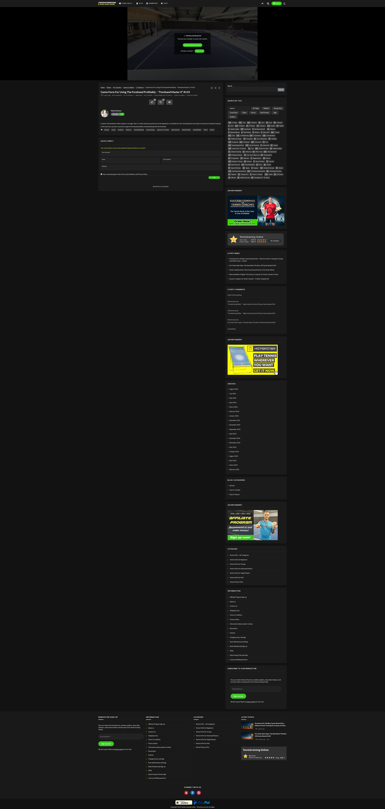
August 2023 (233, 456)
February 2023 (234, 469)
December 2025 (234, 420)
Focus (253, 112)
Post (214, 177)
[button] (256, 637)
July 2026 (232, 393)
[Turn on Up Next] (211, 88)
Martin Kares (116, 111)
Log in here (199, 51)
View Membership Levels (192, 45)
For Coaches (117, 87)
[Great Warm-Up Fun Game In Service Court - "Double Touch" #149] (215, 88)
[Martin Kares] (105, 113)
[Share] (169, 102)
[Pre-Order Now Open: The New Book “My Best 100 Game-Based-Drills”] (247, 736)
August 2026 (233, 389)
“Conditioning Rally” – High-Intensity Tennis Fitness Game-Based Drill (251, 304)
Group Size (278, 108)
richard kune (232, 310)
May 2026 (232, 398)
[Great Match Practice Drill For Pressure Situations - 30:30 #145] (219, 88)
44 (122, 114)
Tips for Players (234, 494)
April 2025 (233, 434)
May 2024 (232, 447)
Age (275, 112)
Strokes (266, 108)
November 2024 (234, 443)
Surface (232, 117)
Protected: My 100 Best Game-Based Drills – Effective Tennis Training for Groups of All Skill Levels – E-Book (256, 260)
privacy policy (251, 702)
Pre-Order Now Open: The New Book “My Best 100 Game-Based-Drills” (253, 265)
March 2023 (233, 465)
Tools (244, 112)
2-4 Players (140, 87)
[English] (262, 3)
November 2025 (234, 425)
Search (230, 86)
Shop (240, 295)
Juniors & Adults (128, 87)
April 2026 (233, 402)
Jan (229, 329)
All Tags (256, 108)
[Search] (268, 3)
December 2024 (234, 438)
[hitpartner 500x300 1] (253, 359)
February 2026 (234, 411)
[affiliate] (253, 525)
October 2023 (234, 451)
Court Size (233, 112)
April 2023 (233, 460)
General (232, 485)
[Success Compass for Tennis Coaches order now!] (256, 210)
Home (103, 87)
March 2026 (233, 407)
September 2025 (235, 429)
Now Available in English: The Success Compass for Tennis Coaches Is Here (253, 274)
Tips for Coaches (234, 490)
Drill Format (264, 112)
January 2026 (234, 416)
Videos (109, 87)
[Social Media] (186, 793)
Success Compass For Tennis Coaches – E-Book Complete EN (249, 279)
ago (107, 95)
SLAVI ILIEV (232, 295)
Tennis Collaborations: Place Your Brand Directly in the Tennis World (251, 270)
